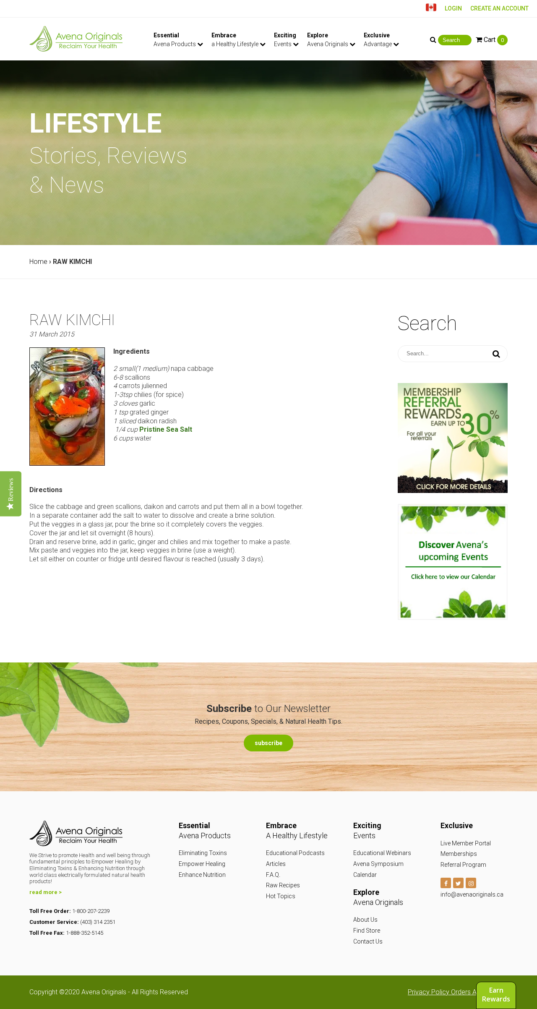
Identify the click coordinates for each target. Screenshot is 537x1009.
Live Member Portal (466, 843)
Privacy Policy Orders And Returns (458, 992)
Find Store (366, 930)
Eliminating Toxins (203, 853)
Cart (493, 40)
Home (38, 262)
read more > (45, 892)
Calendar (365, 874)
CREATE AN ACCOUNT (499, 8)
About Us (365, 919)
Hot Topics (280, 896)
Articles (276, 863)
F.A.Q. (273, 874)
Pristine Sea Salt (165, 429)
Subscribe (268, 743)
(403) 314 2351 (97, 922)
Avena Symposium (378, 863)
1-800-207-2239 (90, 911)
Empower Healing (202, 863)
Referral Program (463, 864)
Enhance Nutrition (202, 874)
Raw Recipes (283, 885)
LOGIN (453, 8)
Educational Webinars (382, 853)
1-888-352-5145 (84, 933)
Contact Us (368, 941)
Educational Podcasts (295, 853)
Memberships (459, 853)
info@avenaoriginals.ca (472, 894)
